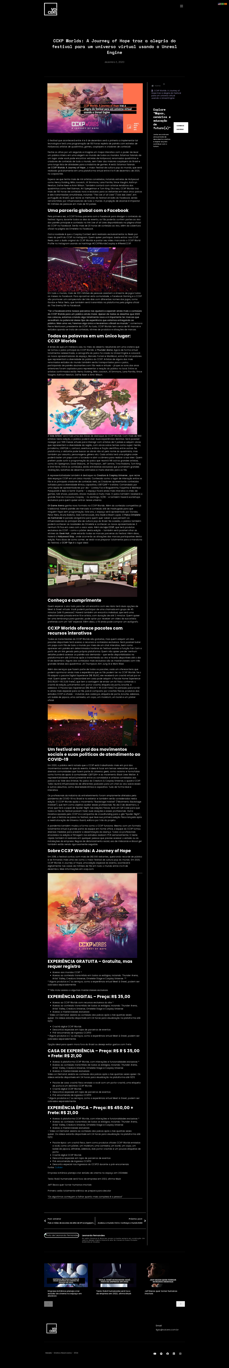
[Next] (180, 1304)
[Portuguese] (222, 3)
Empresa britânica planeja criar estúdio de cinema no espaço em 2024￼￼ (88, 1172)
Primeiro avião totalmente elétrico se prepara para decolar (79, 1190)
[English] (219, 3)
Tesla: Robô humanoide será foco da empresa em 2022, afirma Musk (84, 1178)
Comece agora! (180, 128)
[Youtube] (155, 1354)
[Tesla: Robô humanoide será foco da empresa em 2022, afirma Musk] (114, 1275)
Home (158, 85)
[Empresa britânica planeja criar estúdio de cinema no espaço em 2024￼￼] (66, 1275)
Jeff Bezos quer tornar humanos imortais (70, 1184)
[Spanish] (225, 3)
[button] (150, 6)
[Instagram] (180, 1354)
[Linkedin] (174, 1354)
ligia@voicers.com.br (167, 1329)
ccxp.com (88, 869)
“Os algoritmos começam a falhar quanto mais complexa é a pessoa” (85, 1196)
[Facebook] (167, 1354)
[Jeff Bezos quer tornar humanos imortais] (163, 1275)
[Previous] (48, 1304)
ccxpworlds (57, 173)
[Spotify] (161, 1354)
